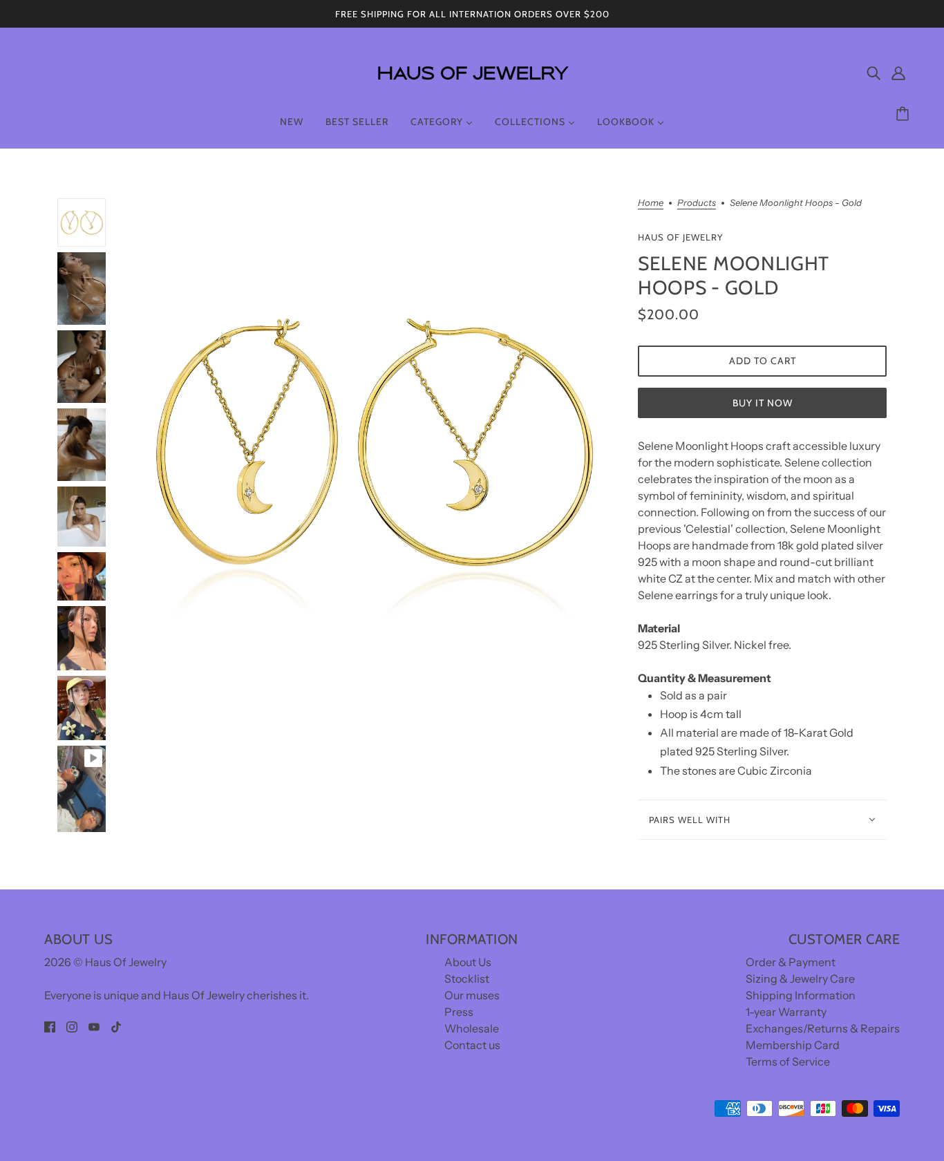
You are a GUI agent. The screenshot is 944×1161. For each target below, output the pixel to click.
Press (458, 1012)
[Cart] (904, 114)
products (696, 203)
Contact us (472, 1045)
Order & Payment (791, 962)
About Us (467, 962)
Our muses (472, 995)
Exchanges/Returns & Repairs (823, 1028)
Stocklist (466, 978)
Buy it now (763, 403)
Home (650, 203)
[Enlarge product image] (372, 442)
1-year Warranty (786, 1012)
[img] (873, 72)
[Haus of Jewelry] (472, 90)
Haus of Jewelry (680, 237)
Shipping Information (801, 995)
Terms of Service (788, 1061)
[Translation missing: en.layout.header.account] (898, 72)
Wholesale (471, 1028)
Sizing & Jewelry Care (800, 978)
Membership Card (793, 1045)
